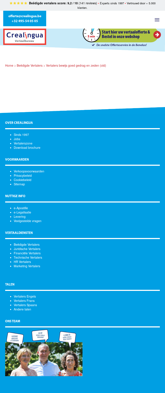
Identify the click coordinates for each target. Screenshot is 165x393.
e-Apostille (21, 208)
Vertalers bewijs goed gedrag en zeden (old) (76, 65)
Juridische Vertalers (27, 249)
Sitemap (19, 184)
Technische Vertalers (28, 257)
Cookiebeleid (22, 180)
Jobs (17, 139)
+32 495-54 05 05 (25, 21)
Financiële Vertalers (27, 253)
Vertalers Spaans (25, 305)
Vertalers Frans (24, 300)
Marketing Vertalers (27, 266)
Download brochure (27, 147)
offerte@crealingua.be (24, 16)
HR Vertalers (22, 261)
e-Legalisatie (22, 212)
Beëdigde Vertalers (30, 65)
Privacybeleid (23, 175)
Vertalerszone (23, 143)
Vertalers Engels (25, 296)
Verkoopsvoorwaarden (29, 171)
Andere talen (22, 309)
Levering (20, 216)
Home (9, 65)
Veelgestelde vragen (27, 221)
